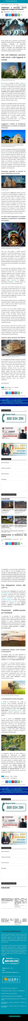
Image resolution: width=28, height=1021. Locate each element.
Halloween (16, 387)
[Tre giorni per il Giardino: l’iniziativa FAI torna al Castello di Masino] (7, 520)
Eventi (11, 4)
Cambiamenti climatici (19, 512)
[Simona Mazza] (2, 12)
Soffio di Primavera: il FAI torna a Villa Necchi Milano (21, 526)
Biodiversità (3, 528)
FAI (11, 115)
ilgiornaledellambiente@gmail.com (10, 972)
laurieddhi (13, 280)
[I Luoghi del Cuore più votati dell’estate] (7, 504)
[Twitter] (9, 15)
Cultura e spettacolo (4, 4)
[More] (21, 15)
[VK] (15, 15)
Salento (10, 389)
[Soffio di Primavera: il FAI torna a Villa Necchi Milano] (21, 520)
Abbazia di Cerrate (8, 387)
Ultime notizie (15, 4)
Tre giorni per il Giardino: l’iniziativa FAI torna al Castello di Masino (7, 526)
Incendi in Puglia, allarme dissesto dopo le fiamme (21, 510)
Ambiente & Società (4, 512)
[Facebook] (6, 15)
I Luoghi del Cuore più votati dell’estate (7, 510)
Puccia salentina (4, 389)
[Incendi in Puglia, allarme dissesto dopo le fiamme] (21, 504)
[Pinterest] (12, 15)
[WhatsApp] (18, 15)
